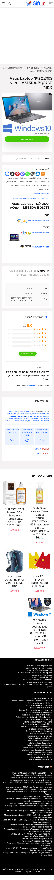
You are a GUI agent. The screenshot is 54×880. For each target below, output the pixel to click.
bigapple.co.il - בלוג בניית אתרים (39, 666)
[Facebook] (7, 174)
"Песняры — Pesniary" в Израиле (38, 796)
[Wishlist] (3, 3)
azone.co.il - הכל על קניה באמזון (39, 670)
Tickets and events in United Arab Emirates (33, 717)
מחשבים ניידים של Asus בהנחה (38, 421)
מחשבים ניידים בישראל (33, 416)
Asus (47, 407)
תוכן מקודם (44, 767)
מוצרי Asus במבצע (38, 414)
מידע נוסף (35, 158)
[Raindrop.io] (38, 174)
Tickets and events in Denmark (39, 731)
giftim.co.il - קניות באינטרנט (41, 677)
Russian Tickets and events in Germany (35, 710)
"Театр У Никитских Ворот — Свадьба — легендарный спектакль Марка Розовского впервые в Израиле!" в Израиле (29, 791)
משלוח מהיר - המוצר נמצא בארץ (27, 432)
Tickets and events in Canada (39, 755)
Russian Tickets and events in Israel (37, 715)
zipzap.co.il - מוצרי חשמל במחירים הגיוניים (35, 673)
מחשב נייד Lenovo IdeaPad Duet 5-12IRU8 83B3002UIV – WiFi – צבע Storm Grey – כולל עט (39, 631)
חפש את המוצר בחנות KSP (38, 221)
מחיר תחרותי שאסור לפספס (41, 431)
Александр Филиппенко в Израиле (37, 841)
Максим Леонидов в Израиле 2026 (37, 839)
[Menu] (51, 3)
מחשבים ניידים (33, 68)
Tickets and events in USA (41, 708)
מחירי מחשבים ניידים (24, 414)
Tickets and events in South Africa (37, 724)
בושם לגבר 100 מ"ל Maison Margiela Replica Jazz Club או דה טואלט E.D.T (14, 517)
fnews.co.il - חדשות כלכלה (41, 675)
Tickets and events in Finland (40, 743)
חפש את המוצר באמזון (40, 247)
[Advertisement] (27, 36)
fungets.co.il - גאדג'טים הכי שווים (38, 668)
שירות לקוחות (29, 871)
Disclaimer (28, 879)
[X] (12, 174)
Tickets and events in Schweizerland (36, 727)
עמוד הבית (48, 68)
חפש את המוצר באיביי (40, 233)
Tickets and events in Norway (39, 736)
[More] (43, 174)
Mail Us (20, 879)
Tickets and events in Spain (40, 757)
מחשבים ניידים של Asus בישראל (16, 421)
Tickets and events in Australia (39, 705)
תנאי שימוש (17, 871)
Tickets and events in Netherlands (37, 748)
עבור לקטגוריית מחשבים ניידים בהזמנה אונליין (31, 198)
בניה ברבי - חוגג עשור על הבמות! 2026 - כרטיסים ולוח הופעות (28, 787)
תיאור (46, 158)
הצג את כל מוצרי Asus (40, 194)
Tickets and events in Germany (39, 719)
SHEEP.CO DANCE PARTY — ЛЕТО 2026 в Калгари (31, 778)
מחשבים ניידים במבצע (17, 416)
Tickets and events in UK (41, 698)
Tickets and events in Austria (39, 729)
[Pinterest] (17, 174)
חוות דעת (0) (21, 158)
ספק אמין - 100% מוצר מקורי (12, 431)
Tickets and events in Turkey (40, 752)
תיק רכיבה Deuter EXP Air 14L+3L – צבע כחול (14, 581)
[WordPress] (32, 174)
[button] (50, 94)
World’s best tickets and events (38, 712)
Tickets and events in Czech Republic (36, 750)
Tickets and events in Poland (40, 738)
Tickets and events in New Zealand (37, 722)
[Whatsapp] (27, 174)
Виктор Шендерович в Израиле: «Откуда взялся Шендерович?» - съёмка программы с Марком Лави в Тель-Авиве (28, 805)
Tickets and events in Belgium (39, 745)
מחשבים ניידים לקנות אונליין (40, 418)
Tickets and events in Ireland (40, 703)
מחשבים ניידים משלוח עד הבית (19, 418)
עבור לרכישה (27, 139)
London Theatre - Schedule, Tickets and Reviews (31, 701)
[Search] (9, 3)
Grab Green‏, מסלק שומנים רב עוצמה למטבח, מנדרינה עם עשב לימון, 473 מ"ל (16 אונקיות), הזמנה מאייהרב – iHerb (39, 523)
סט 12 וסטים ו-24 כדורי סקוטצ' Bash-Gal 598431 (39, 581)
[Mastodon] (22, 174)
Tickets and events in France (40, 759)
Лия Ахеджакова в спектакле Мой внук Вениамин (30, 780)
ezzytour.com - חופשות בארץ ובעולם (37, 680)
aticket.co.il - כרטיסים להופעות (39, 682)
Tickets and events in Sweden (39, 741)
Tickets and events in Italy (41, 734)
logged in (31, 385)
